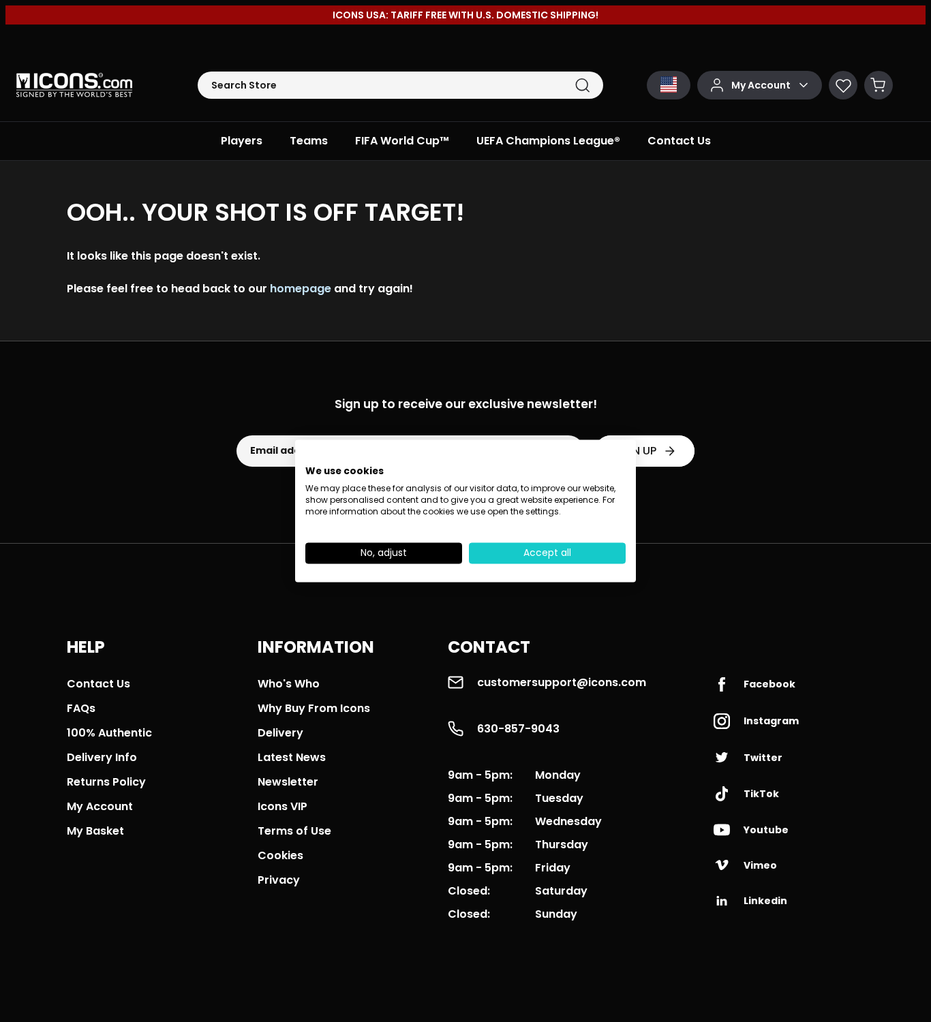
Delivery (280, 733)
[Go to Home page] (74, 85)
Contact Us (98, 684)
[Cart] (878, 85)
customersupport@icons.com (561, 682)
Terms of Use (294, 831)
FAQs (81, 708)
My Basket (95, 831)
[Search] (582, 85)
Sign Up (635, 451)
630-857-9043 (518, 729)
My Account (100, 806)
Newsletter (288, 782)
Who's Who (289, 684)
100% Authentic (109, 733)
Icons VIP (282, 806)
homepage (300, 288)
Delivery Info (102, 757)
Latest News (292, 757)
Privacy (279, 880)
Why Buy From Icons (314, 708)
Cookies (280, 855)
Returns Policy (106, 782)
